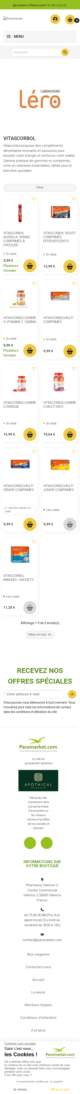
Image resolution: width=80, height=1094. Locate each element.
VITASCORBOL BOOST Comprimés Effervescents (59, 237)
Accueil (38, 980)
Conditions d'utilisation (38, 1018)
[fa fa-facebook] (30, 843)
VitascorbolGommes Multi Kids (59, 405)
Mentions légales (38, 1005)
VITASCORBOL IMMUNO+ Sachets (18, 578)
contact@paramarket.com (42, 940)
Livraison (38, 992)
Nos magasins (38, 954)
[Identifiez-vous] (55, 19)
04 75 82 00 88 (35, 915)
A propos (38, 1030)
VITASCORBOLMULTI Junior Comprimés (58, 488)
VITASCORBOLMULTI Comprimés (58, 320)
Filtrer (40, 187)
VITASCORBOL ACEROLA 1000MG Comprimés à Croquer (16, 239)
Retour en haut (40, 634)
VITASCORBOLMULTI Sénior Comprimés (18, 488)
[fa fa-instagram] (47, 843)
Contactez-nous (38, 967)
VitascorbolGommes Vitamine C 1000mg (19, 320)
